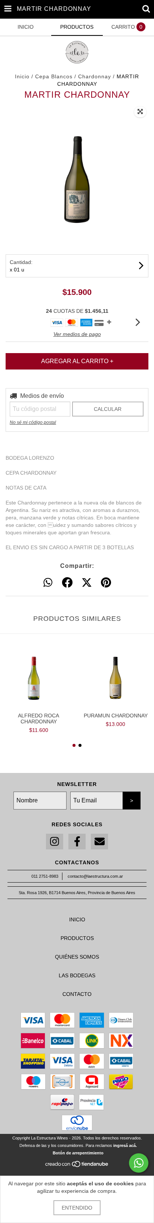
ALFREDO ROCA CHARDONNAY (38, 718)
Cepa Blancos (54, 76)
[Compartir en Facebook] (67, 582)
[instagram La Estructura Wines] (54, 842)
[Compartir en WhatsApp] (48, 582)
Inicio (22, 76)
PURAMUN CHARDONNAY (116, 716)
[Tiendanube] (77, 1166)
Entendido (77, 1208)
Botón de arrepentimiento (78, 1153)
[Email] (99, 842)
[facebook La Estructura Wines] (77, 842)
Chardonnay (95, 76)
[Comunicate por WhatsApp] (138, 1163)
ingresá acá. (125, 1145)
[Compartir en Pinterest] (106, 582)
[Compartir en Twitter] (86, 582)
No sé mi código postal (33, 422)
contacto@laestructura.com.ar (95, 876)
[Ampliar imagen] (140, 111)
